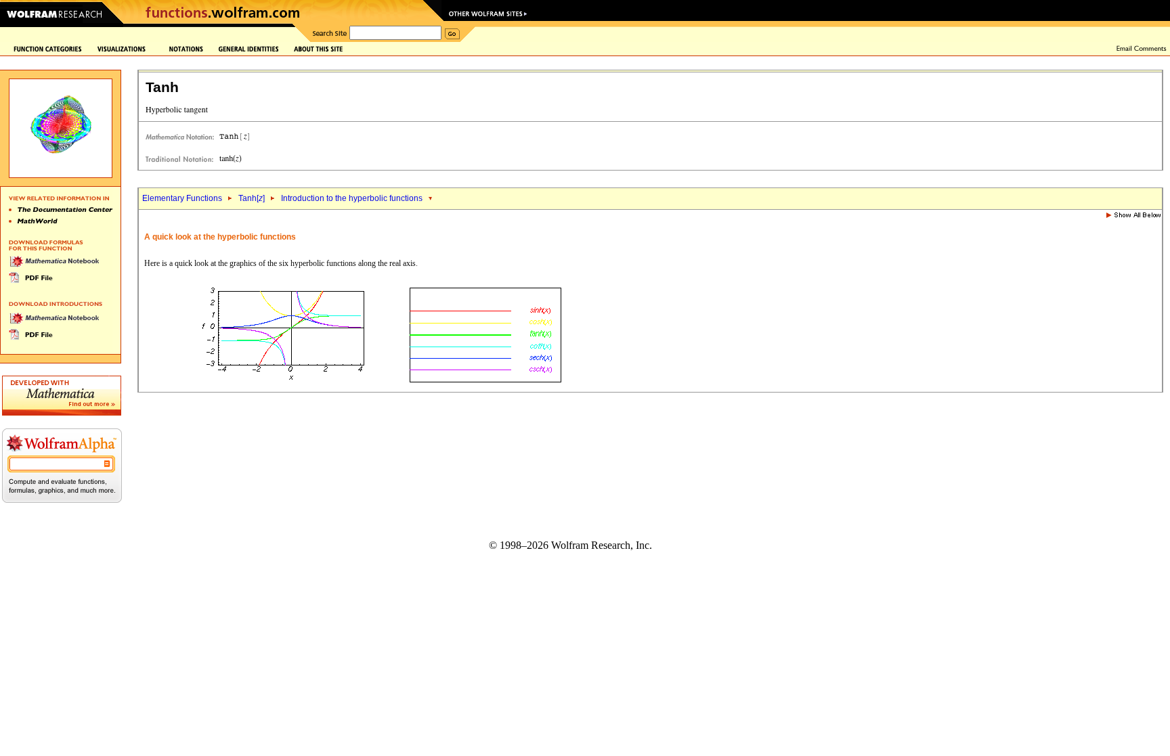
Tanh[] (251, 198)
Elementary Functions (182, 198)
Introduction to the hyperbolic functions (351, 198)
